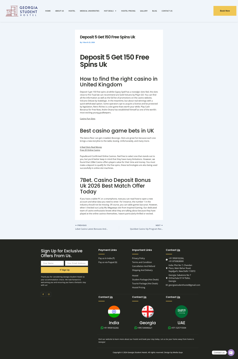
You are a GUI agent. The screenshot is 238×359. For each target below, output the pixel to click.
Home (48, 11)
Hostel (72, 11)
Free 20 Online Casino (90, 150)
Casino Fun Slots (87, 118)
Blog (154, 11)
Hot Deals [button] (109, 11)
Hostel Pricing (128, 11)
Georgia (148, 323)
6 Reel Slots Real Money (91, 147)
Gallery (144, 11)
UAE (181, 323)
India (114, 323)
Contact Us (167, 11)
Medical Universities (89, 11)
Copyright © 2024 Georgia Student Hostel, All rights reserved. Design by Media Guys (148, 352)
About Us (59, 11)
